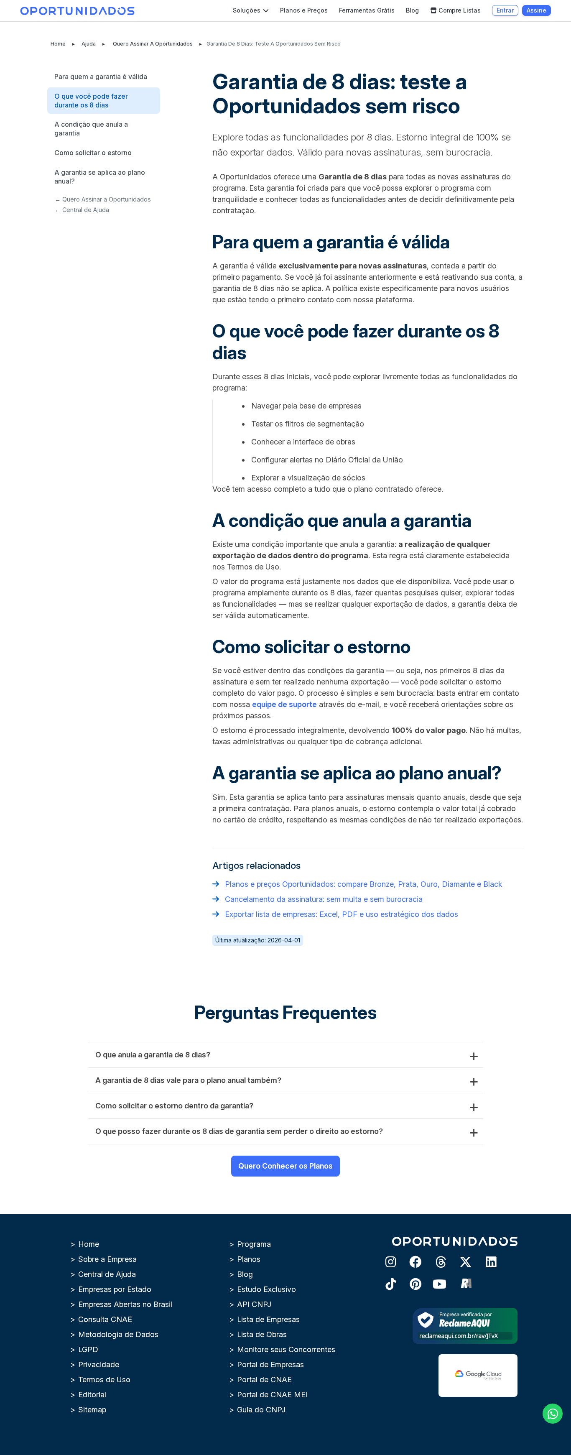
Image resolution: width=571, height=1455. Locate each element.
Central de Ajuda (107, 1274)
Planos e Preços (304, 10)
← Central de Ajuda (82, 209)
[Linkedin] (484, 1267)
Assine (536, 10)
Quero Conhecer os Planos (285, 1165)
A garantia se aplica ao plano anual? (99, 176)
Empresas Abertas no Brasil (125, 1304)
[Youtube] (433, 1289)
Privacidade (98, 1364)
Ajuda (89, 44)
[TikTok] (383, 1289)
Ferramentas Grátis (367, 10)
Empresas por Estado (114, 1289)
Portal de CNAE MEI (272, 1394)
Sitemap (92, 1409)
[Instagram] (383, 1267)
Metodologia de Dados (118, 1334)
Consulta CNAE (105, 1319)
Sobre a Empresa (107, 1259)
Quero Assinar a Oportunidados (153, 44)
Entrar (505, 10)
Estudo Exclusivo (266, 1289)
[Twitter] (459, 1267)
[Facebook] (408, 1267)
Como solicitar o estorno (93, 152)
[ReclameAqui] (459, 1289)
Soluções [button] (247, 10)
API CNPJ (254, 1304)
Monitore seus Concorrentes (286, 1349)
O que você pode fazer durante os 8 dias (91, 100)
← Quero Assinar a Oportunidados (103, 199)
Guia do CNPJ (261, 1409)
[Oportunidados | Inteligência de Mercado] (77, 10)
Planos (248, 1259)
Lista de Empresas (268, 1319)
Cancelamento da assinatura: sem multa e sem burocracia (324, 899)
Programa (254, 1244)
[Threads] (433, 1267)
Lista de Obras (262, 1334)
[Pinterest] (408, 1289)
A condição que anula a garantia (91, 128)
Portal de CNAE (264, 1379)
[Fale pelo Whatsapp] (553, 1414)
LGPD (88, 1349)
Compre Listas (459, 10)
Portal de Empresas (270, 1364)
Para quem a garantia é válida (100, 76)
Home (58, 44)
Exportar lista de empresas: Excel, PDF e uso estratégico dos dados (341, 914)
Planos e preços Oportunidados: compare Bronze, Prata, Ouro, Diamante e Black (363, 884)
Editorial (92, 1394)
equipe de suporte (284, 704)
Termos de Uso (104, 1379)
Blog (412, 10)
